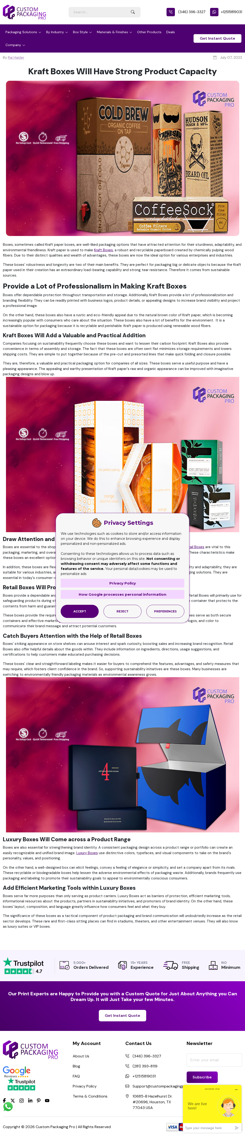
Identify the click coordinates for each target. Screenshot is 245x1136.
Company (13, 45)
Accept (79, 611)
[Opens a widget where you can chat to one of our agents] (212, 1108)
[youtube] (47, 1101)
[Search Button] (132, 12)
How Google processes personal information (122, 594)
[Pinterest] (38, 1100)
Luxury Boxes (87, 853)
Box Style (80, 32)
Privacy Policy (85, 1086)
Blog (76, 1066)
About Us (81, 1056)
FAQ (76, 1076)
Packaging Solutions (21, 32)
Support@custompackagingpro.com (165, 1086)
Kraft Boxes (103, 250)
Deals (170, 32)
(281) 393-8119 (145, 1066)
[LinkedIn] (30, 1100)
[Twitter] (13, 1101)
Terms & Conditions (90, 1096)
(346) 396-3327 (191, 12)
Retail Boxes (194, 547)
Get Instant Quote (217, 38)
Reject (122, 611)
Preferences (165, 611)
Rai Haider (16, 57)
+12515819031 (231, 12)
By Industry (55, 32)
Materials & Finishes (112, 32)
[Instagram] (21, 1101)
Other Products (149, 32)
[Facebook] (4, 1100)
